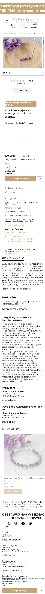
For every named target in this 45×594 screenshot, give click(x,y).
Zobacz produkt (13, 491)
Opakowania (7, 536)
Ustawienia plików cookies (13, 566)
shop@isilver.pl (9, 400)
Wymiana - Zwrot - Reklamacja (15, 551)
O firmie (5, 532)
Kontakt (5, 534)
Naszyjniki (39, 33)
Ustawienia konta (9, 563)
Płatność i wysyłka (9, 546)
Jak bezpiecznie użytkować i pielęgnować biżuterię (23, 578)
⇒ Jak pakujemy (12, 234)
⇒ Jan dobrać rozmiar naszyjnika (18, 241)
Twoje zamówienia (9, 561)
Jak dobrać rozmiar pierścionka (14, 580)
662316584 (30, 507)
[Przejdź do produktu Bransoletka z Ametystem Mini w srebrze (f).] (24, 455)
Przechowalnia (8, 564)
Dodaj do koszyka (20, 179)
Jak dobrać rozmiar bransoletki (14, 576)
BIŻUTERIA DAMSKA (25, 33)
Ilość (7, 164)
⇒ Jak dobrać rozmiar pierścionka (19, 239)
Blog (4, 585)
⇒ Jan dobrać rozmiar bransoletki (19, 236)
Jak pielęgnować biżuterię (18, 232)
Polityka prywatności (10, 549)
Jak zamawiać (8, 583)
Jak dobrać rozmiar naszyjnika (14, 582)
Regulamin (6, 547)
